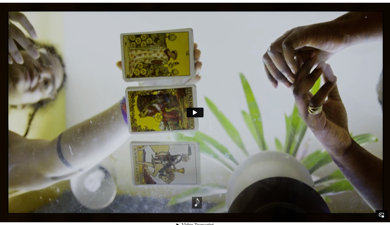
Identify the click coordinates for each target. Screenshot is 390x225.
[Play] (195, 112)
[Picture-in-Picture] (381, 215)
